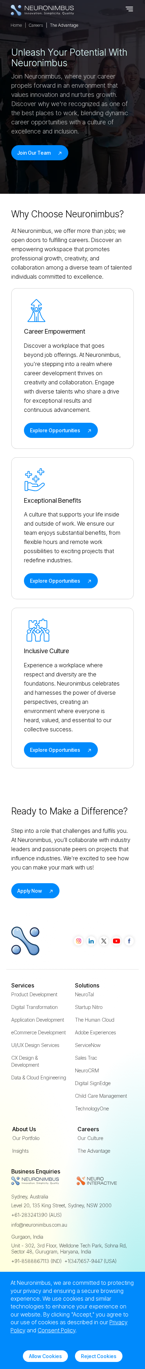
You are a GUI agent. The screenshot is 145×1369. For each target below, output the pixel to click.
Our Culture (90, 1138)
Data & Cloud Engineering (38, 1077)
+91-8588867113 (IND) (36, 1261)
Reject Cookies (98, 1356)
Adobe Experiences (95, 1032)
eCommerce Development (38, 1032)
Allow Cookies (45, 1356)
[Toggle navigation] (129, 10)
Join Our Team (34, 153)
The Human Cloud (94, 1020)
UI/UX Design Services (35, 1045)
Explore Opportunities (55, 430)
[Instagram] (78, 941)
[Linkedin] (91, 941)
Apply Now (30, 891)
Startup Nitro (88, 1007)
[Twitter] (103, 941)
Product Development (34, 994)
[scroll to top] (123, 1315)
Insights (20, 1151)
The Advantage (93, 1151)
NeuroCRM (87, 1070)
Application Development (37, 1020)
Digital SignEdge (93, 1083)
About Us (24, 1129)
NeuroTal (84, 994)
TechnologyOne (92, 1108)
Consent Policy (56, 1330)
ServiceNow (88, 1045)
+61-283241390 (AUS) (36, 1215)
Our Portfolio (25, 1138)
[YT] (116, 941)
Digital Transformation (34, 1007)
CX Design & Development (25, 1061)
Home (16, 25)
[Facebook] (129, 941)
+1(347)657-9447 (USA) (90, 1261)
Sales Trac (86, 1058)
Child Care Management (101, 1096)
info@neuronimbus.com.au (39, 1225)
